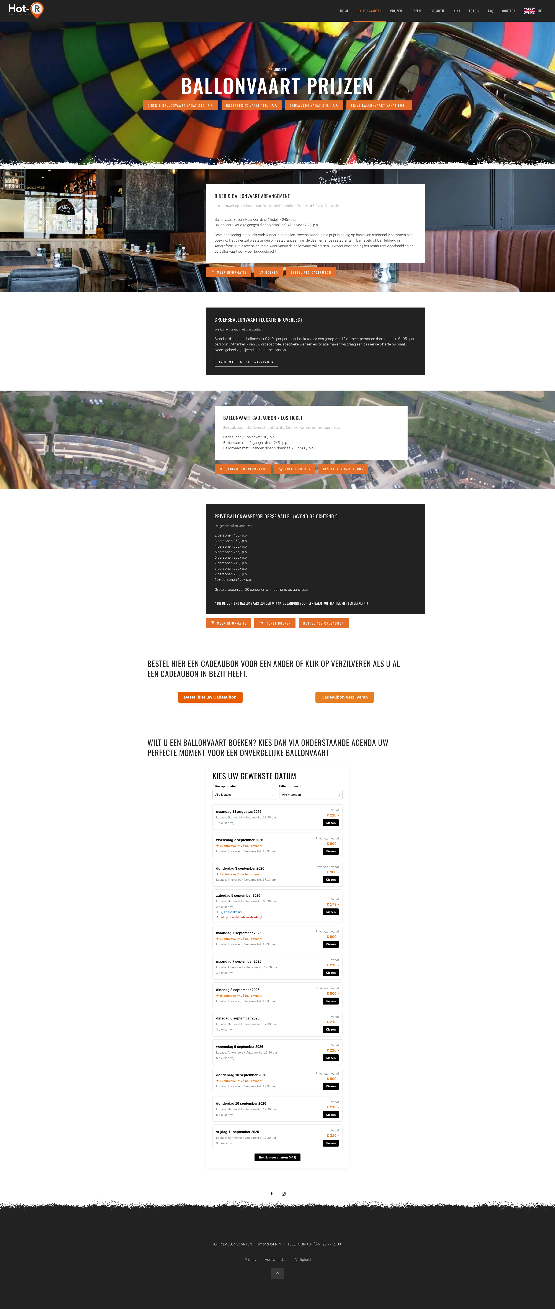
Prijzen (396, 10)
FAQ (490, 10)
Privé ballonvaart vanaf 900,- (379, 105)
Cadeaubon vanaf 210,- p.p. (314, 105)
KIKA (457, 10)
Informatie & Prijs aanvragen (246, 362)
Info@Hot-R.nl (269, 1244)
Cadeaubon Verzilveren (345, 697)
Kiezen (331, 823)
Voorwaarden (276, 1259)
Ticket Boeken (298, 469)
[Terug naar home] (26, 11)
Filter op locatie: (224, 786)
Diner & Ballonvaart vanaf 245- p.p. (181, 105)
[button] (277, 1273)
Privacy (250, 1259)
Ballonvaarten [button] (369, 10)
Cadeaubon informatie (246, 469)
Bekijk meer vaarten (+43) (277, 1157)
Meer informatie (231, 272)
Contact (508, 10)
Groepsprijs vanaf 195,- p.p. (252, 105)
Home (344, 10)
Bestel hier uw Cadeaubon (210, 697)
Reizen (416, 10)
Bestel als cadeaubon (311, 272)
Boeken (271, 272)
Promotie (437, 10)
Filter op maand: (291, 786)
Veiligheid (303, 1259)
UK (540, 10)
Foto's (474, 10)
